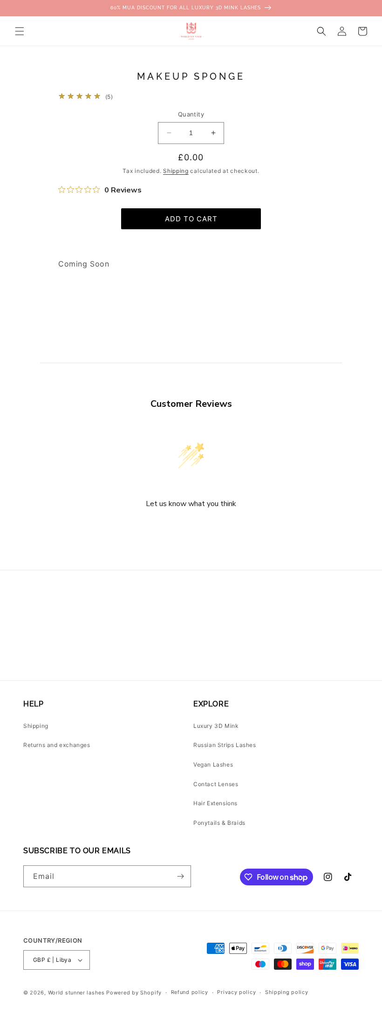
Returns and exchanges (56, 744)
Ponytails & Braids (219, 822)
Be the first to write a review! (191, 528)
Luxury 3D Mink (216, 725)
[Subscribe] (180, 876)
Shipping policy (286, 992)
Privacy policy (236, 992)
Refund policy (189, 992)
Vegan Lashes (213, 764)
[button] (19, 31)
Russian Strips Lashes (224, 744)
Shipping (176, 170)
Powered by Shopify (134, 992)
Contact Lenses (215, 784)
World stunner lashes (77, 992)
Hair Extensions (215, 803)
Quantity (191, 114)
